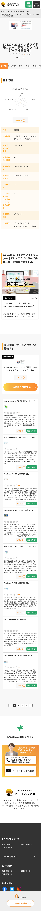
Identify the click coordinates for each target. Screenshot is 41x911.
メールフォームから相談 (23, 770)
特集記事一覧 (7, 874)
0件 (28, 54)
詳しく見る (31, 431)
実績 (20, 66)
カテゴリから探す (10, 856)
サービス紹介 (12, 66)
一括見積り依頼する (20, 387)
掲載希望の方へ (26, 844)
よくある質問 (7, 847)
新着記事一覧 (7, 871)
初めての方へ (7, 844)
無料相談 (29, 6)
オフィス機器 (12, 11)
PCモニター (24, 11)
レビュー (29, 66)
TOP (2, 11)
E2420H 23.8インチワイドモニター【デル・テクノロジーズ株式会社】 (20, 15)
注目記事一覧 (25, 871)
